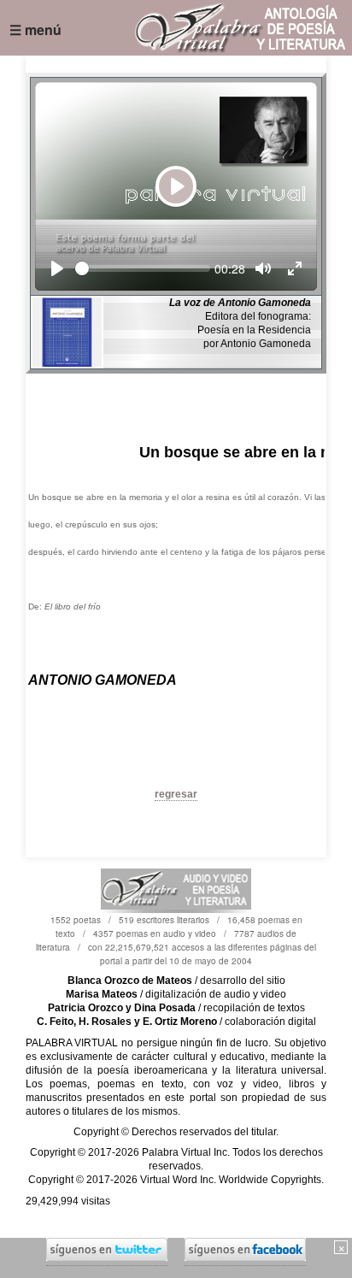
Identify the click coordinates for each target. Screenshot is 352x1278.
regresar (176, 794)
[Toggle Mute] (263, 268)
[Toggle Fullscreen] (294, 268)
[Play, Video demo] (57, 268)
